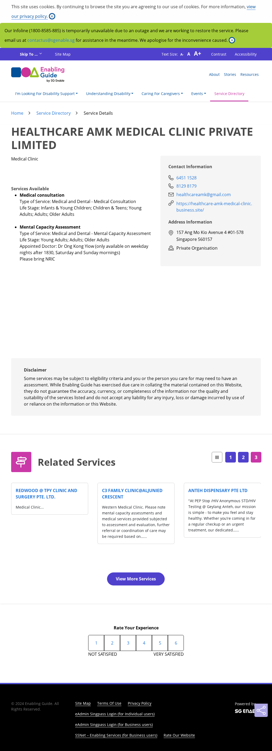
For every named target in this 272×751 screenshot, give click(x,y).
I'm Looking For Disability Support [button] (45, 93)
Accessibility (246, 54)
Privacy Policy (139, 703)
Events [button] (197, 93)
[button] (217, 457)
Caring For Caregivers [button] (161, 93)
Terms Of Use (109, 703)
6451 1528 (186, 178)
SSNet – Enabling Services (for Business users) (116, 735)
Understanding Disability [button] (108, 93)
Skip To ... (29, 54)
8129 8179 (186, 186)
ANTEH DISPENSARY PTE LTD (218, 490)
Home (17, 113)
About (214, 74)
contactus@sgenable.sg (51, 40)
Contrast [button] (218, 54)
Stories (230, 74)
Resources (249, 74)
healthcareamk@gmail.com (203, 194)
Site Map (63, 54)
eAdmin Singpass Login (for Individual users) (115, 713)
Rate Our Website (179, 735)
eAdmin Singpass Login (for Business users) (114, 724)
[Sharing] (261, 710)
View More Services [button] (136, 579)
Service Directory (229, 93)
